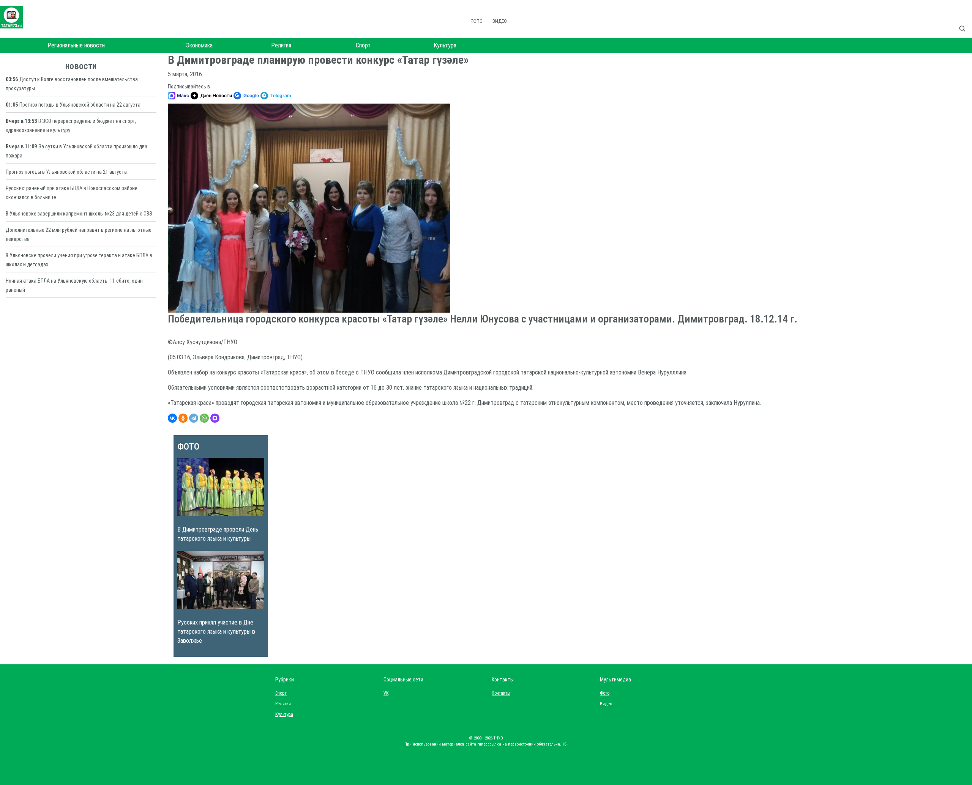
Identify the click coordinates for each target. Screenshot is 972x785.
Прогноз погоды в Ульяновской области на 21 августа (66, 172)
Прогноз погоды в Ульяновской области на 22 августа (79, 105)
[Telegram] (193, 418)
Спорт (363, 45)
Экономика (199, 45)
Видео (499, 21)
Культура (445, 45)
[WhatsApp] (204, 418)
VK (385, 693)
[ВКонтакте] (172, 418)
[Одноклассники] (183, 418)
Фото (476, 21)
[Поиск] (965, 20)
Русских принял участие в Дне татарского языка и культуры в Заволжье (216, 631)
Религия (281, 45)
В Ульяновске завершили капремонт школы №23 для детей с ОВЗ (79, 214)
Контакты (499, 693)
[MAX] (214, 418)
